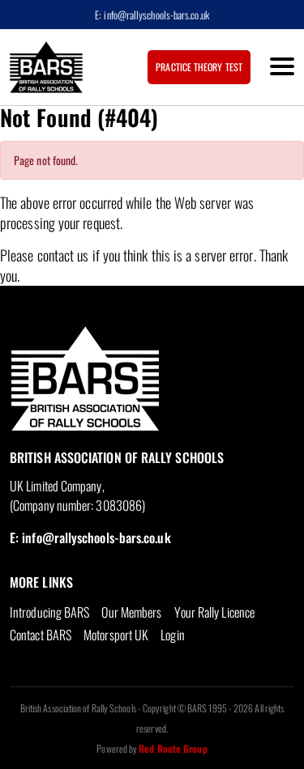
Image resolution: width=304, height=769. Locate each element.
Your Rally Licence (214, 612)
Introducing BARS (49, 612)
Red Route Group (173, 748)
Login (172, 634)
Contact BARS (40, 634)
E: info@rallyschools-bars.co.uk (152, 14)
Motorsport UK (115, 634)
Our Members (131, 612)
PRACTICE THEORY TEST (199, 67)
